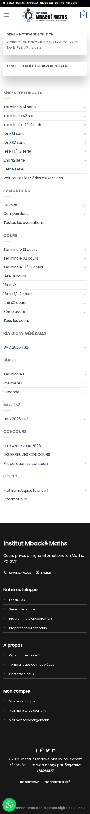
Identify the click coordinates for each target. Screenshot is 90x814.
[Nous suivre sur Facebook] (36, 751)
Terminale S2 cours (20, 258)
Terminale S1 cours (20, 249)
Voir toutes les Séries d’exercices (33, 178)
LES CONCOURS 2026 (22, 445)
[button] (9, 805)
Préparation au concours (26, 463)
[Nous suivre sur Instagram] (42, 751)
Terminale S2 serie (20, 115)
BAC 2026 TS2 (15, 347)
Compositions (15, 213)
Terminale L (13, 374)
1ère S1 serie (14, 133)
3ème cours (14, 311)
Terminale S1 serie (19, 107)
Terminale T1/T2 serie (22, 124)
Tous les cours (16, 320)
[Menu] (6, 14)
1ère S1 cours (14, 276)
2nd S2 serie (14, 160)
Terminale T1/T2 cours (23, 267)
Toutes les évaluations (23, 222)
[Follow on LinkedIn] (53, 751)
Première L (13, 383)
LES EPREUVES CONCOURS (26, 454)
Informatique (15, 499)
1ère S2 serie (14, 142)
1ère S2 (9, 285)
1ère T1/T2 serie (17, 151)
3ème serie (13, 169)
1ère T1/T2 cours (18, 294)
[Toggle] (85, 107)
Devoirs (10, 205)
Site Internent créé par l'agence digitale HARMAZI (45, 807)
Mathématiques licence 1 (25, 490)
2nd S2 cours (14, 302)
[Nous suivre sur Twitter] (48, 751)
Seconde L (12, 392)
